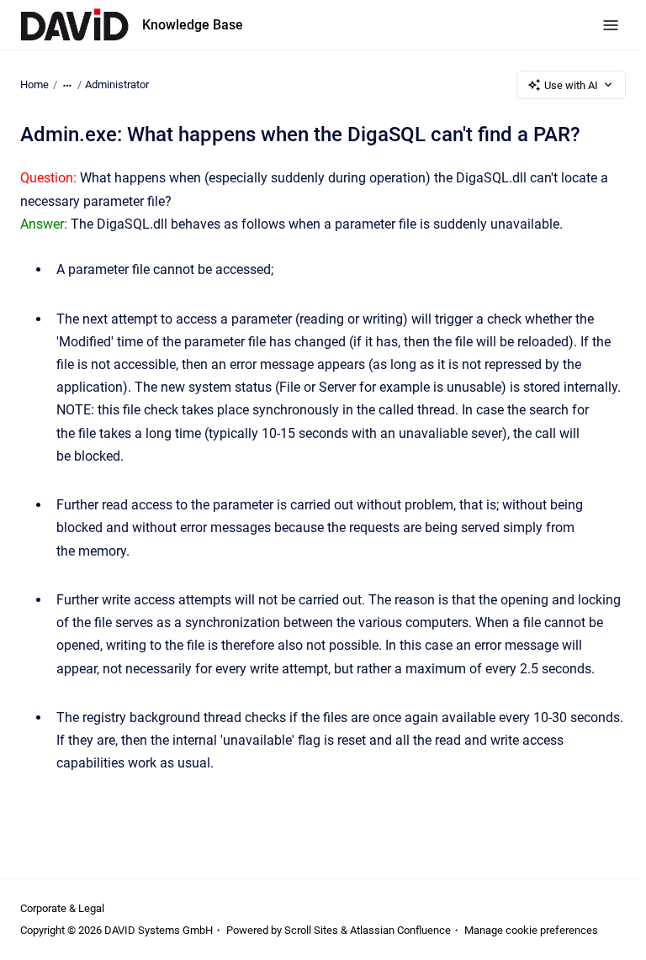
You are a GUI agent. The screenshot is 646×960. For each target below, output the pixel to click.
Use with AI (571, 85)
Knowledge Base (192, 25)
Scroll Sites (311, 930)
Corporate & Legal (62, 908)
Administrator (117, 84)
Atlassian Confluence (400, 930)
